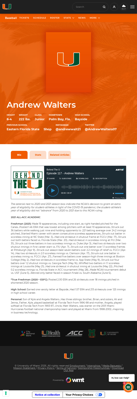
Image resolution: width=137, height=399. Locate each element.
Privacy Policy (46, 368)
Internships (94, 365)
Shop (47, 129)
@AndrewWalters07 (101, 129)
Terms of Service (66, 368)
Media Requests (111, 365)
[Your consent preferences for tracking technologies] (6, 393)
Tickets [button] (24, 18)
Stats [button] (67, 18)
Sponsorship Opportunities (94, 368)
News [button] (82, 18)
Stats (38, 154)
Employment (78, 365)
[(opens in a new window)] (27, 333)
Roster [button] (55, 18)
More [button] (93, 18)
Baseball (11, 18)
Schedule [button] (39, 18)
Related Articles (59, 154)
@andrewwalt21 (68, 129)
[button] (132, 7)
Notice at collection (47, 394)
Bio (19, 154)
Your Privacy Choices (79, 394)
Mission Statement (24, 368)
